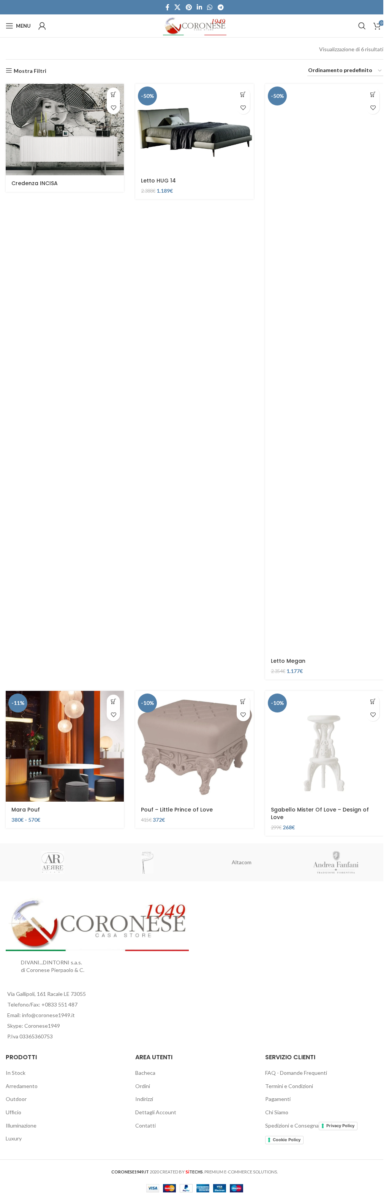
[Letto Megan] (324, 368)
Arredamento (22, 1086)
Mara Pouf (25, 809)
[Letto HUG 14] (194, 128)
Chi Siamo (276, 1112)
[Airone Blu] (147, 862)
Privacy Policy (340, 1125)
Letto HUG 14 (158, 180)
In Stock (15, 1072)
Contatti (145, 1125)
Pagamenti (278, 1099)
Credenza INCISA (34, 183)
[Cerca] (362, 25)
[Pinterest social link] (188, 7)
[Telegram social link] (220, 7)
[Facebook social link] (167, 7)
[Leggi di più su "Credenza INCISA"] (113, 94)
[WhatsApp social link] (210, 7)
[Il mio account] (42, 25)
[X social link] (177, 7)
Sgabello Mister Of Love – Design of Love (320, 813)
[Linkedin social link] (199, 7)
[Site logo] (194, 25)
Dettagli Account (155, 1112)
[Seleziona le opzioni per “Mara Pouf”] (113, 701)
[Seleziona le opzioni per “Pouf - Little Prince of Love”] (243, 701)
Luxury (14, 1138)
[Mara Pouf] (65, 746)
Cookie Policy (286, 1139)
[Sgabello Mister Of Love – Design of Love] (324, 746)
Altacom (241, 862)
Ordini (142, 1086)
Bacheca (145, 1072)
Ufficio (13, 1112)
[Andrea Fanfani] (336, 862)
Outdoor (16, 1099)
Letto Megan (288, 661)
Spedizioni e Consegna (292, 1125)
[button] (243, 94)
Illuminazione (21, 1125)
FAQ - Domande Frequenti (296, 1072)
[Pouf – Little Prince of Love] (194, 746)
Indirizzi (144, 1099)
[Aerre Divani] (53, 862)
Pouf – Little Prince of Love (177, 809)
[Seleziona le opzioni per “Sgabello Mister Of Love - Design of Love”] (373, 701)
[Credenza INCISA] (65, 129)
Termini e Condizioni (289, 1086)
